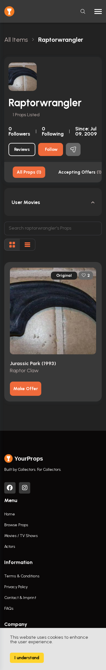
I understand (26, 657)
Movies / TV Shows (21, 535)
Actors (9, 546)
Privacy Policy (16, 586)
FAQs (8, 608)
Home (9, 514)
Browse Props (16, 525)
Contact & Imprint (20, 597)
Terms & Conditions (21, 576)
